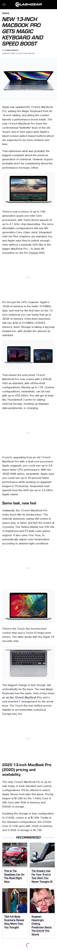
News (5, 13)
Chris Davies (11, 50)
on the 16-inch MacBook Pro (23, 697)
